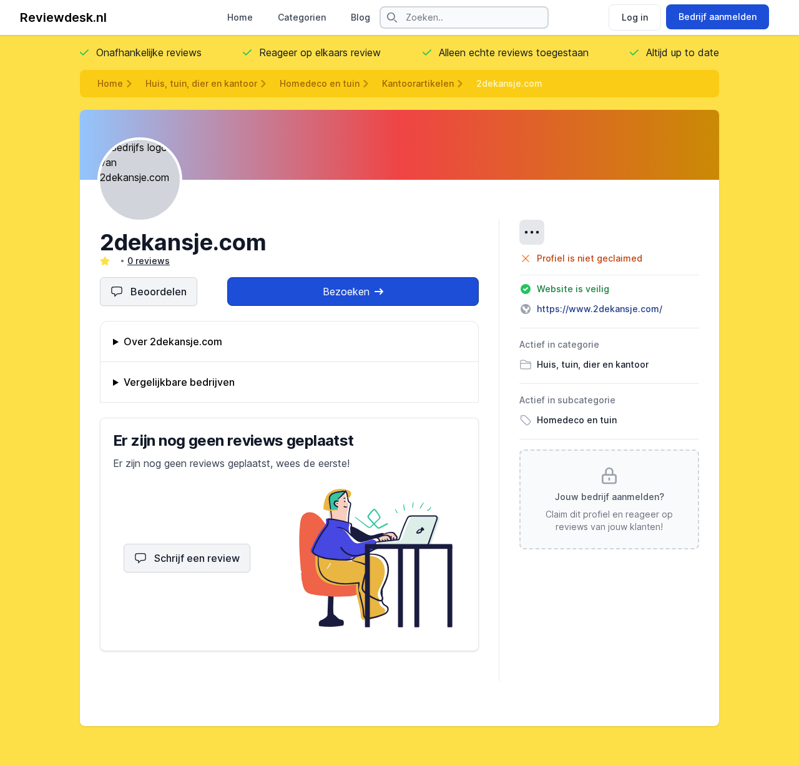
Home (240, 17)
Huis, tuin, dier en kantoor (201, 83)
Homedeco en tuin (320, 83)
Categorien (302, 17)
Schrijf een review (197, 558)
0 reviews (148, 260)
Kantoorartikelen (418, 83)
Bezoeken (346, 291)
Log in (635, 17)
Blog (360, 17)
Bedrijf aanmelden (718, 16)
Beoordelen (158, 291)
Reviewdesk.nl (63, 17)
